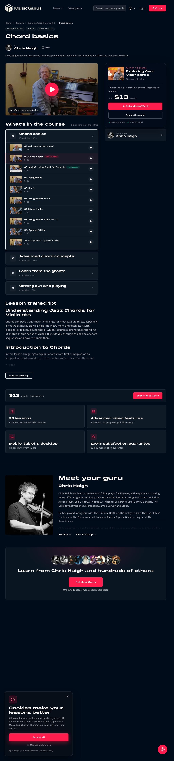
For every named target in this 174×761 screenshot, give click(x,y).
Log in (142, 8)
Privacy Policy (46, 750)
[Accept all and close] (67, 696)
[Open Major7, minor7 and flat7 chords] (52, 169)
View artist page (84, 534)
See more (63, 534)
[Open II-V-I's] (52, 190)
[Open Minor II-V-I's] (52, 210)
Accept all (39, 737)
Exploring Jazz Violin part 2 (41, 23)
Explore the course (135, 115)
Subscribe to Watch (137, 106)
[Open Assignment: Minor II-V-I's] (52, 221)
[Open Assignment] (52, 179)
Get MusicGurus (86, 582)
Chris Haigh (26, 48)
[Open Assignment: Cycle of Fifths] (52, 242)
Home (8, 23)
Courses (19, 23)
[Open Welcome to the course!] (52, 148)
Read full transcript (19, 375)
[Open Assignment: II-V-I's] (52, 200)
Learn (56, 8)
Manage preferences (40, 745)
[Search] (123, 8)
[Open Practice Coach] (162, 749)
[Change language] (132, 8)
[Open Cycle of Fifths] (52, 231)
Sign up (157, 8)
